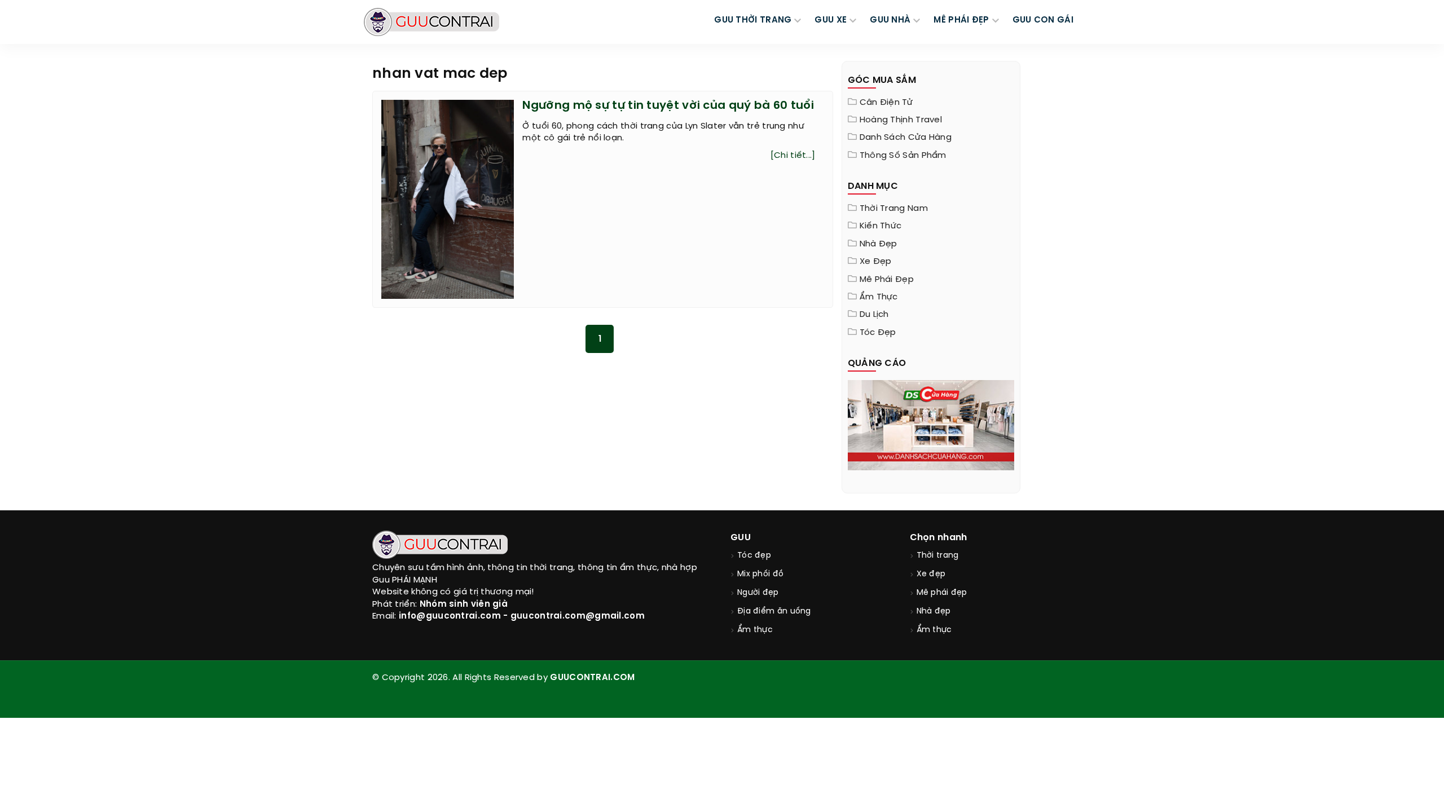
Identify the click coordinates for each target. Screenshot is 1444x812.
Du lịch (874, 314)
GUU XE (831, 20)
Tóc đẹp (878, 332)
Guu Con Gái (1042, 20)
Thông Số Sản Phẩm (903, 155)
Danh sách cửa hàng (906, 137)
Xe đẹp (876, 261)
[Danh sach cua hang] (931, 424)
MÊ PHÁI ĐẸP (961, 20)
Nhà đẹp (878, 244)
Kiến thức (881, 226)
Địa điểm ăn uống (774, 611)
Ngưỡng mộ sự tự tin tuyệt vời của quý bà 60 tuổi (667, 106)
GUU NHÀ (890, 20)
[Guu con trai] (431, 22)
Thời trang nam (894, 208)
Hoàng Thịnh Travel (901, 120)
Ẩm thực (879, 297)
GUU (740, 537)
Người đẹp (758, 593)
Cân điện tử (886, 102)
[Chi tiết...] (793, 155)
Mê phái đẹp (887, 279)
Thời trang (938, 555)
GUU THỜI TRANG (752, 20)
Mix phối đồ (760, 574)
